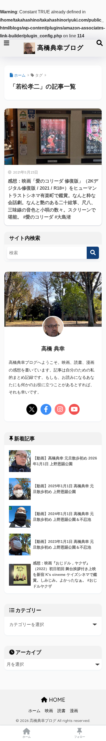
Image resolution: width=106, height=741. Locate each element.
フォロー (79, 736)
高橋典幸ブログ (59, 48)
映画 (49, 711)
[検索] (93, 253)
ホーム (34, 711)
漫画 (74, 711)
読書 (61, 711)
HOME (56, 699)
